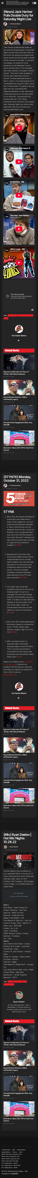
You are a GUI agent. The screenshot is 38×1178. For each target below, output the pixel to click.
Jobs (20, 1152)
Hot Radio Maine (15, 24)
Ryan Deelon (14, 847)
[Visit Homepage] (17, 3)
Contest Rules (6, 1150)
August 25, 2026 (9, 427)
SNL (6, 318)
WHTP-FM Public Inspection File (12, 1154)
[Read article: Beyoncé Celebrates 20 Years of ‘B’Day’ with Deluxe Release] (19, 362)
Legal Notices (6, 1152)
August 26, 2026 (9, 402)
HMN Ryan (17, 981)
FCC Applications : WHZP (10, 1167)
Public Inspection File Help (10, 1161)
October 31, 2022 (11, 27)
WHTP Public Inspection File (10, 1156)
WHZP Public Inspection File (10, 1158)
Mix (25, 981)
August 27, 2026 (9, 376)
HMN (10, 981)
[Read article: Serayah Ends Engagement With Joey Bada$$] (19, 412)
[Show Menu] (2, 3)
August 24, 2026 (9, 452)
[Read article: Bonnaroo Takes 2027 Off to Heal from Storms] (19, 438)
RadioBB (14, 1174)
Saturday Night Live (25, 315)
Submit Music (21, 1150)
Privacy (14, 1152)
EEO (13, 1150)
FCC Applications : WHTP (10, 1163)
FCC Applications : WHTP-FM (11, 1165)
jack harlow (12, 315)
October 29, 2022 (12, 850)
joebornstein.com (10, 675)
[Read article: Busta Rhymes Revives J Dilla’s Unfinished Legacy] (19, 387)
